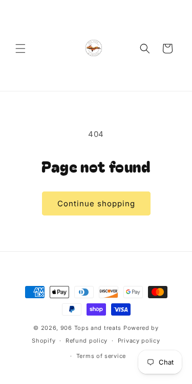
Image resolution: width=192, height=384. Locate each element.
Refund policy (87, 340)
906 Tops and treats (90, 327)
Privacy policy (139, 340)
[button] (20, 48)
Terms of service (101, 355)
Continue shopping (96, 203)
